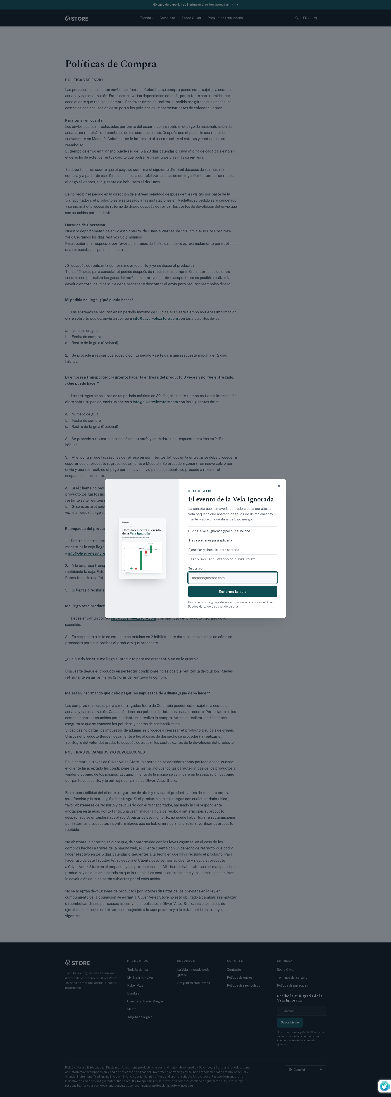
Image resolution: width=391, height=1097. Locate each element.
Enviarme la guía (232, 592)
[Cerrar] (279, 486)
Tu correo (195, 568)
